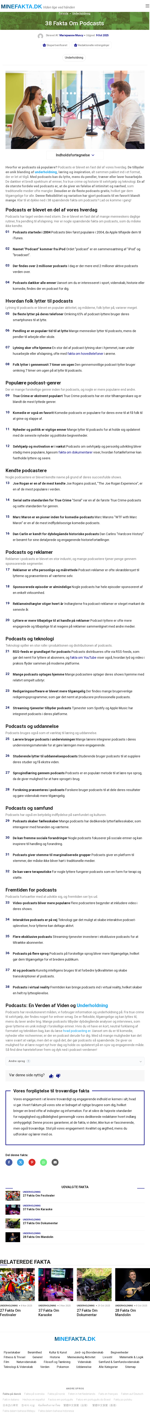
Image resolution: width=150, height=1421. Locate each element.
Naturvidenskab (26, 1362)
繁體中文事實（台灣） (76, 1405)
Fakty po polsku (123, 1399)
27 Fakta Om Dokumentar (40, 1223)
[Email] (55, 1162)
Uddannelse (83, 1367)
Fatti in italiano (11, 1399)
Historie (55, 1357)
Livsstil (107, 1357)
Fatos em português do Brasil (93, 1399)
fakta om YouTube (83, 657)
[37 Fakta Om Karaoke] (12, 1209)
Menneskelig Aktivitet (81, 1357)
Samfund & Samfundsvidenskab (119, 1362)
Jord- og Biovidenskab (88, 1352)
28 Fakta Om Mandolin (38, 1237)
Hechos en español (33, 1399)
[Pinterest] (32, 1162)
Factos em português (60, 1399)
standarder (124, 1111)
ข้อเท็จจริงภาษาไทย (49, 1405)
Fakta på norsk (56, 1393)
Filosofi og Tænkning (57, 1362)
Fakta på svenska (34, 1393)
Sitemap (130, 1367)
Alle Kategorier (108, 1367)
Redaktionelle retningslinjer (93, 45)
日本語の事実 (10, 1405)
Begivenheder (119, 1352)
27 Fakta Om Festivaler (39, 1195)
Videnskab (84, 1362)
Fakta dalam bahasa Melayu (19, 1410)
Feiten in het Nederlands (81, 1393)
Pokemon (63, 1367)
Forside (63, 13)
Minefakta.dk (21, 6)
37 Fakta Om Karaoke (37, 1209)
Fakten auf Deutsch (132, 1393)
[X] (20, 1162)
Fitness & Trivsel (14, 1357)
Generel (37, 1357)
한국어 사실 (28, 1405)
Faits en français (108, 1393)
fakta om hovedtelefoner (85, 354)
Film (6, 1362)
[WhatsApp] (43, 1162)
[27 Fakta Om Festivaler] (12, 1196)
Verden (44, 1367)
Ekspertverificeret (57, 45)
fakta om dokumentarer (76, 452)
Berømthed (35, 1352)
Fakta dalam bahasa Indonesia (56, 1410)
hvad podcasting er (77, 1031)
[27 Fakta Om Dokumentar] (12, 1223)
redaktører (109, 1117)
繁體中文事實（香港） (105, 1405)
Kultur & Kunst (58, 1352)
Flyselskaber (12, 1352)
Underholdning (81, 13)
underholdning (46, 172)
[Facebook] (8, 1162)
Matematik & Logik (131, 1357)
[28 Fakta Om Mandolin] (12, 1237)
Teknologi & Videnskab (18, 1367)
